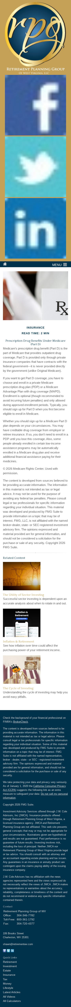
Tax (5, 979)
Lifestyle (8, 987)
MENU (57, 265)
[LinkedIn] (12, 951)
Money (7, 983)
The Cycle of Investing (18, 688)
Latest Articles (11, 992)
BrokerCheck (20, 721)
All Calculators (12, 1001)
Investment (10, 966)
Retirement (10, 961)
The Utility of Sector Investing (23, 595)
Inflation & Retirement (18, 641)
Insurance (9, 974)
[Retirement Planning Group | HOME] (35, 65)
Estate (7, 970)
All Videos (9, 996)
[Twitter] (8, 951)
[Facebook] (4, 951)
